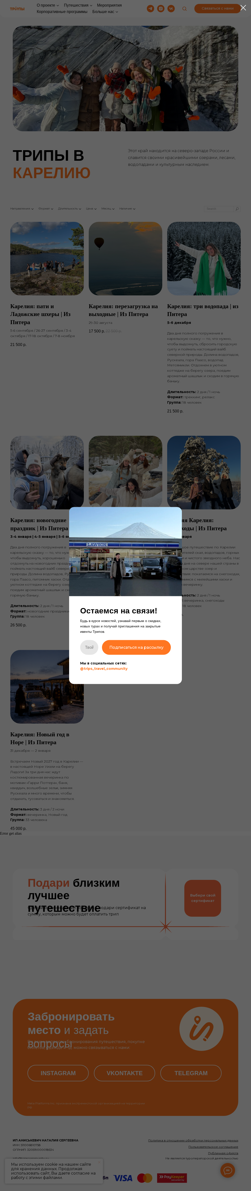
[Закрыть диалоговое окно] (243, 7)
